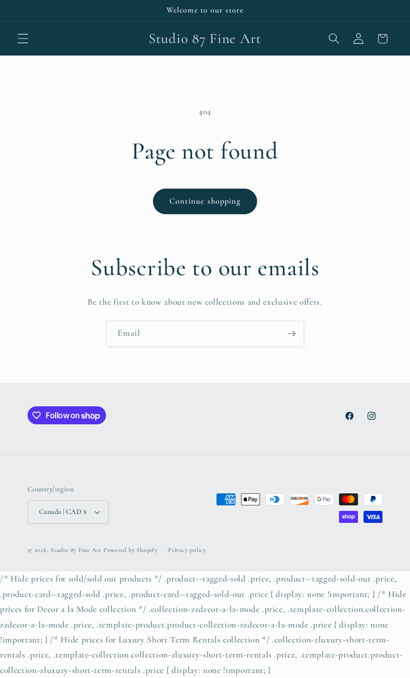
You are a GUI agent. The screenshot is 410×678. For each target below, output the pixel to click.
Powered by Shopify (131, 549)
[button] (23, 39)
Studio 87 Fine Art (76, 549)
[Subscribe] (292, 334)
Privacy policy (187, 549)
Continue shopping (205, 201)
